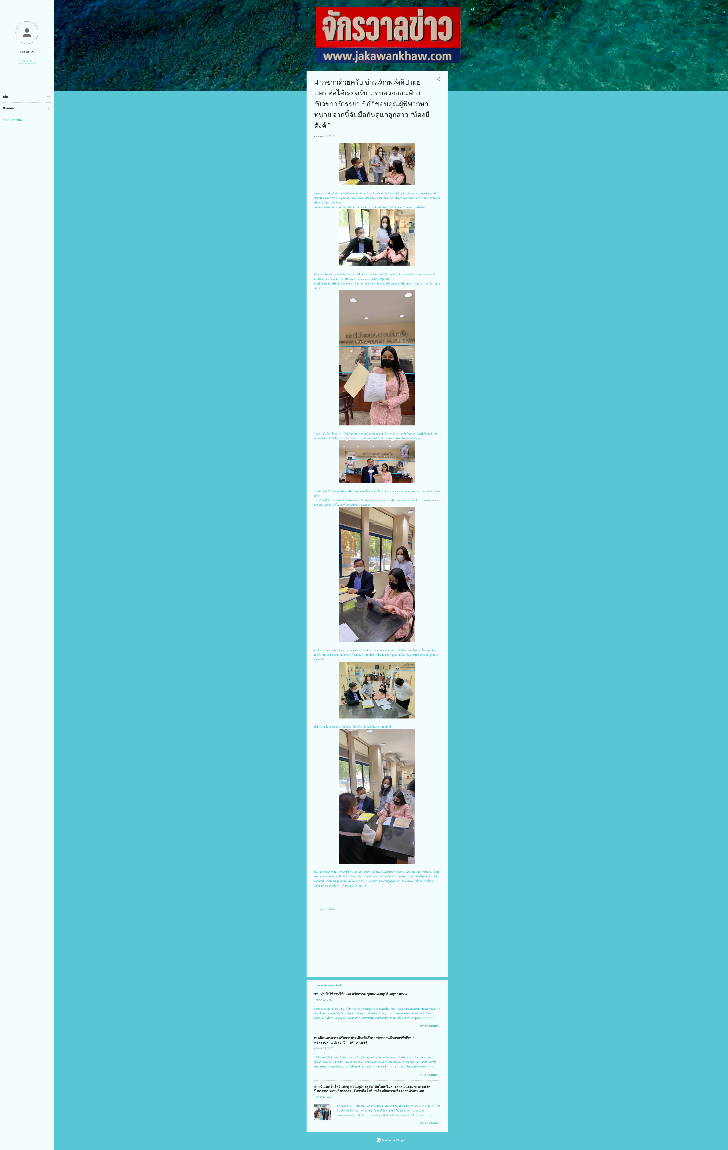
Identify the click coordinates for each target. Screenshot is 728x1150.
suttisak (27, 51)
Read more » (430, 1026)
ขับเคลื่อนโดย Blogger (393, 1140)
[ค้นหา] (473, 10)
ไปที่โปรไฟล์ (27, 61)
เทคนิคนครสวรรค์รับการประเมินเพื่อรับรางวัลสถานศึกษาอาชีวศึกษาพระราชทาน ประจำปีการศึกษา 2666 (364, 1040)
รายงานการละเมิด (13, 119)
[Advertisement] (463, 128)
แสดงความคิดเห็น (327, 909)
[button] (438, 80)
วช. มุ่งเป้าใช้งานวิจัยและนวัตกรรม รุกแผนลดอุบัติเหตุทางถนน (360, 994)
